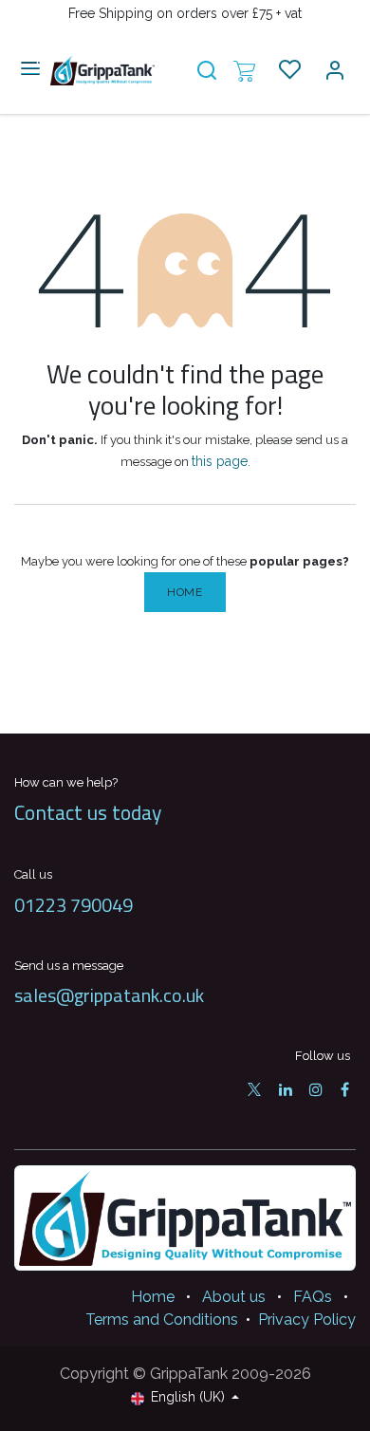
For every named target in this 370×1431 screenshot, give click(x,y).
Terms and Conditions (161, 1319)
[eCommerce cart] (244, 70)
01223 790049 (73, 905)
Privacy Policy (307, 1319)
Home (184, 592)
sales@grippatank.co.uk (109, 995)
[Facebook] (345, 1089)
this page (220, 461)
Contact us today (87, 812)
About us (234, 1297)
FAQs (312, 1297)
